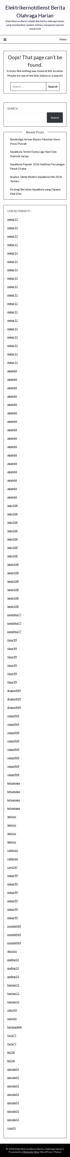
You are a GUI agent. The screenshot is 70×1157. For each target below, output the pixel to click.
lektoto (11, 816)
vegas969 (13, 715)
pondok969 (14, 926)
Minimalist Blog (31, 1151)
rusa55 (11, 1128)
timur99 (12, 640)
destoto (12, 951)
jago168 (12, 505)
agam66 (12, 370)
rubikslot (12, 850)
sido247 (12, 1010)
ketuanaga (13, 783)
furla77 (11, 1035)
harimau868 (14, 1027)
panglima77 (14, 614)
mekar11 (12, 219)
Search (12, 108)
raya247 (12, 867)
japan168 (13, 564)
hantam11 (13, 985)
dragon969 (14, 690)
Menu (63, 39)
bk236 (11, 1052)
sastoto (12, 1018)
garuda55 (13, 1069)
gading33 (13, 959)
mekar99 (12, 875)
